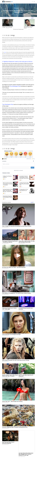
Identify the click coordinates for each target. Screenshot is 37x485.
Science (21, 8)
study (5, 52)
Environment (16, 8)
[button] (34, 1)
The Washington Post (15, 86)
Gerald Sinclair (14, 14)
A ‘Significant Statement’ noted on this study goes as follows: (17, 61)
